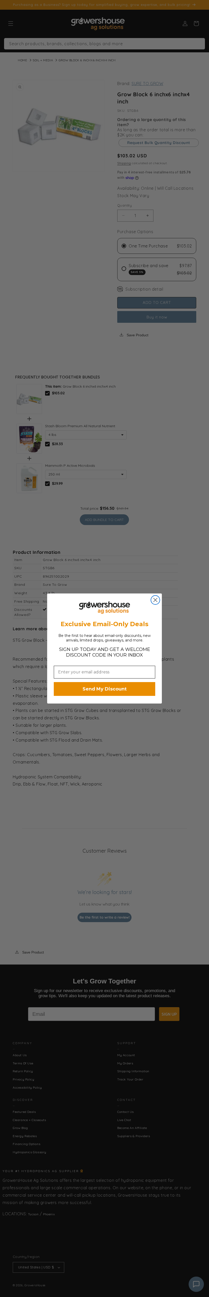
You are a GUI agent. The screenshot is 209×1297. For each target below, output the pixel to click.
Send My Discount (105, 689)
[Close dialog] (155, 600)
